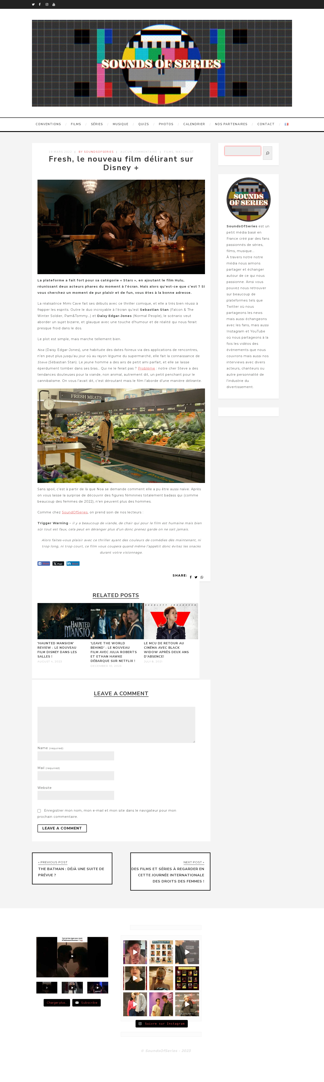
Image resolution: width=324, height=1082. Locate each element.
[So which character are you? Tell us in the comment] (187, 978)
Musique (120, 124)
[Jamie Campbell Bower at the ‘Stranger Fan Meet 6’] (187, 1004)
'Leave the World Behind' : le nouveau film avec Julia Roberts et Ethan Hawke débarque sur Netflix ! (114, 652)
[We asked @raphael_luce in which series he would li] (135, 978)
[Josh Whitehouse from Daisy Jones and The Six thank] (135, 952)
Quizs (143, 124)
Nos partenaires (231, 124)
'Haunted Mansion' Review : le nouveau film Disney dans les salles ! (57, 650)
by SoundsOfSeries (96, 152)
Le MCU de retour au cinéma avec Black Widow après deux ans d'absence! (166, 650)
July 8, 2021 (153, 661)
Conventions (48, 124)
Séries (97, 124)
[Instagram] (49, 4)
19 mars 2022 (60, 152)
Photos (166, 124)
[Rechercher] (267, 153)
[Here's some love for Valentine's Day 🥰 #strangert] (187, 952)
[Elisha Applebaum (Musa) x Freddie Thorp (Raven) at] (135, 1004)
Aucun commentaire (138, 152)
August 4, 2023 (49, 661)
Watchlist (184, 152)
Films (76, 124)
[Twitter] (35, 4)
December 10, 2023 (106, 665)
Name (50, 748)
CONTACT (266, 124)
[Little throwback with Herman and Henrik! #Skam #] (161, 1004)
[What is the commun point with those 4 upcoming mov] (161, 978)
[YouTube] (55, 4)
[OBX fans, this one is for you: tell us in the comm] (161, 952)
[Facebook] (42, 4)
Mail (48, 768)
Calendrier (194, 124)
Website (44, 788)
